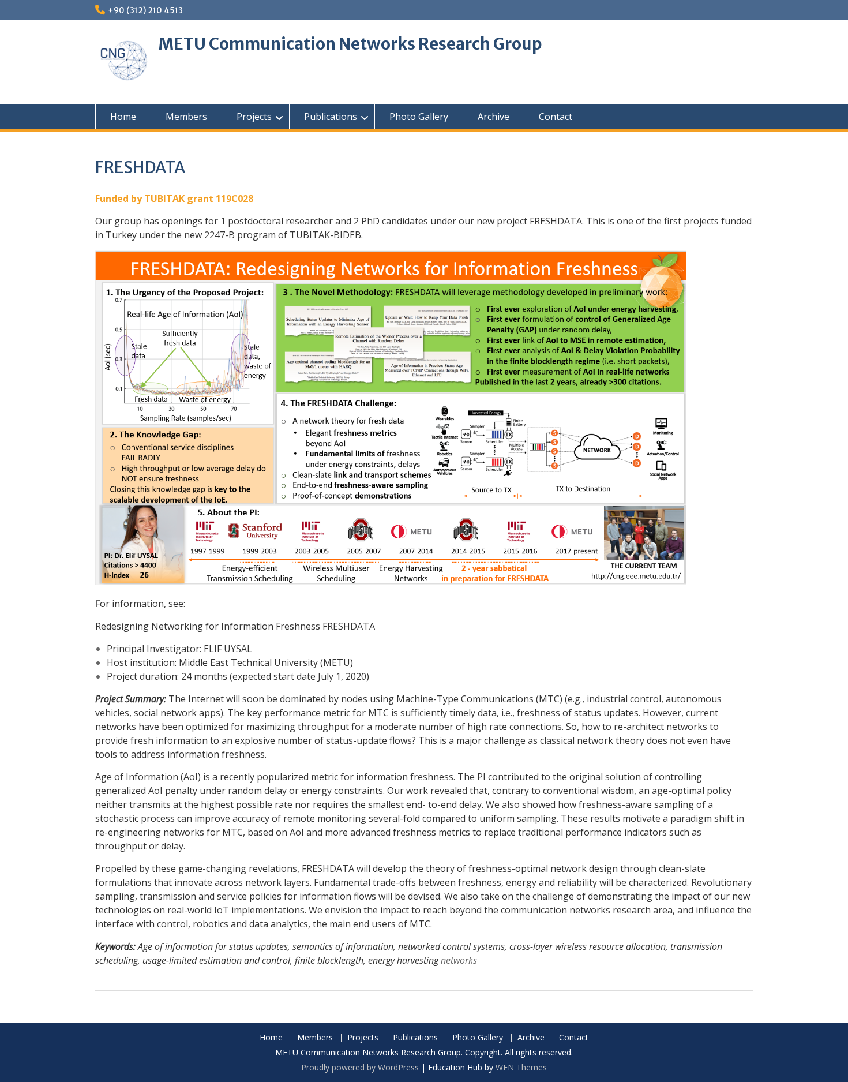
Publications (330, 116)
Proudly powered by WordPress (360, 1067)
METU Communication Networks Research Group (350, 43)
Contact (555, 116)
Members (186, 116)
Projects (254, 116)
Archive (493, 116)
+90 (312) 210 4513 (145, 10)
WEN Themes (521, 1067)
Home (123, 116)
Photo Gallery (418, 116)
